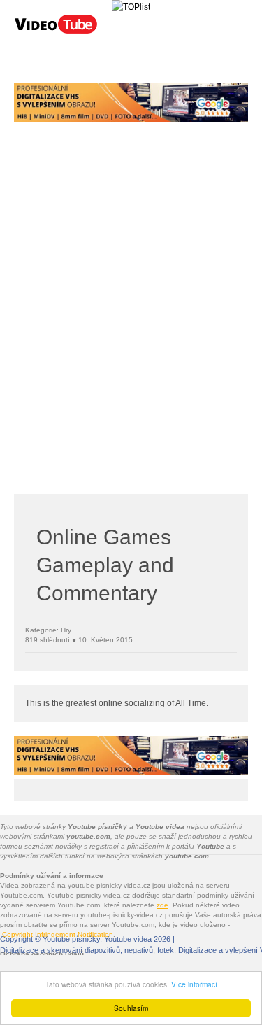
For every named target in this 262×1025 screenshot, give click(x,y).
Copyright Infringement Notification (57, 934)
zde (162, 905)
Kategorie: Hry (48, 630)
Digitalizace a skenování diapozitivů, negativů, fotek (87, 950)
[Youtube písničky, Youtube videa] (56, 32)
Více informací (194, 984)
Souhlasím (131, 1008)
